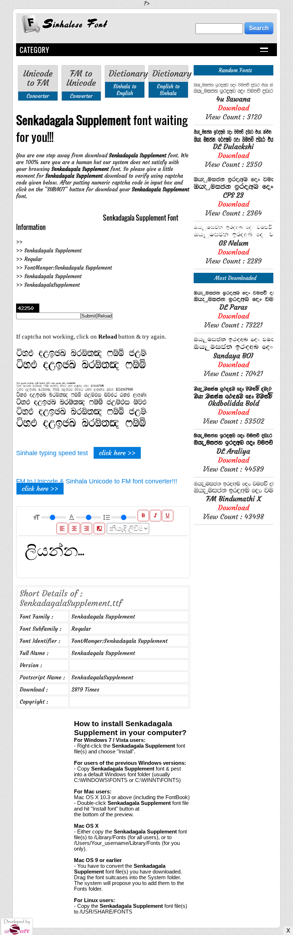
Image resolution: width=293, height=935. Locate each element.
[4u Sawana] (233, 92)
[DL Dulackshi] (233, 140)
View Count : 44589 (233, 460)
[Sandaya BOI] (233, 349)
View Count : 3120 (233, 107)
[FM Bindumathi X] (233, 492)
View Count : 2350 (233, 155)
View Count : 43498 (233, 507)
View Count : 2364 (233, 204)
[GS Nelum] (233, 236)
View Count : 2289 (233, 251)
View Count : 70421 (233, 364)
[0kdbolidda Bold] (233, 396)
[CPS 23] (233, 188)
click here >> (117, 453)
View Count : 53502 (233, 412)
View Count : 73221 (233, 315)
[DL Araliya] (233, 444)
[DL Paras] (233, 300)
